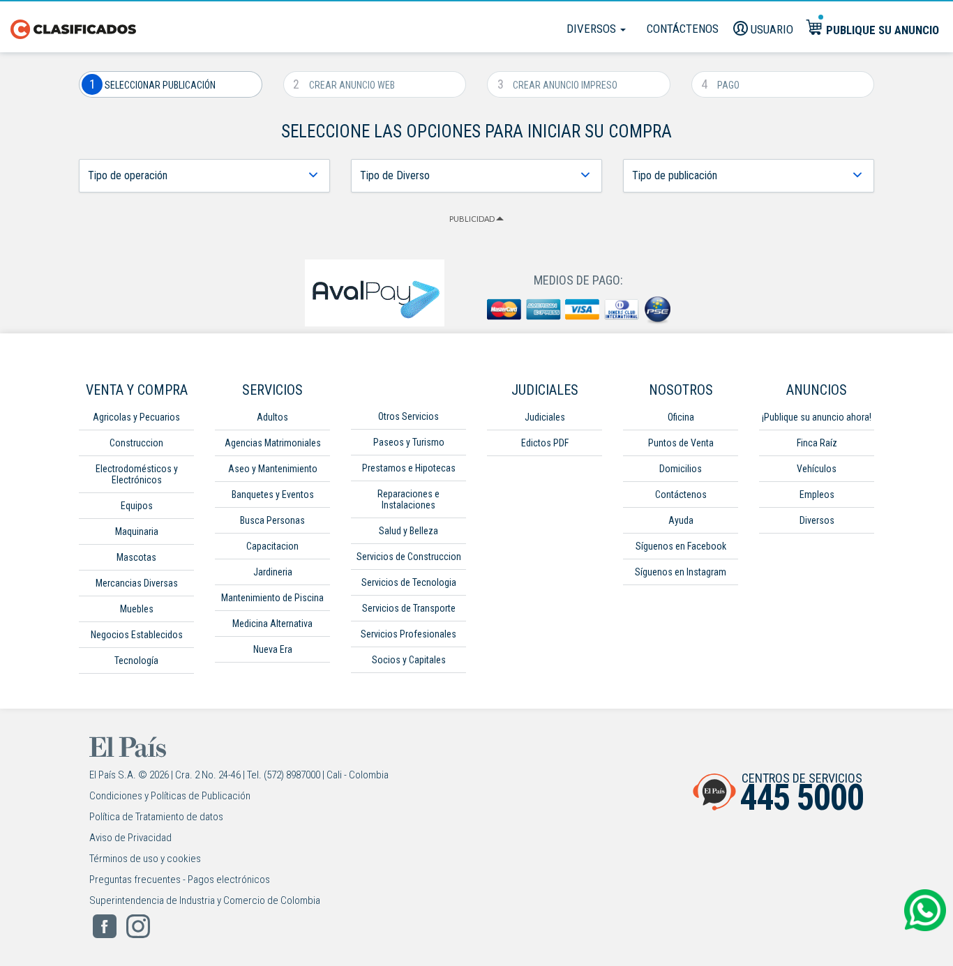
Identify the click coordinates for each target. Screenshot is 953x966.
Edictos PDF (545, 442)
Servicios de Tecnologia (408, 582)
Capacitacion (272, 546)
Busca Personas (272, 520)
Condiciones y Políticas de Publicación (169, 796)
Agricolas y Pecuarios (136, 417)
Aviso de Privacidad (130, 837)
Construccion (136, 442)
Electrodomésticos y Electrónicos (137, 474)
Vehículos (816, 468)
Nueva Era (272, 649)
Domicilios (680, 468)
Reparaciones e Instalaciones (408, 499)
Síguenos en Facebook (681, 546)
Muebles (136, 608)
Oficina (681, 417)
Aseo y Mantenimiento (272, 468)
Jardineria (272, 572)
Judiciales (545, 417)
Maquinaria (136, 531)
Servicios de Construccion (409, 556)
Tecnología (136, 660)
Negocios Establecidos (137, 634)
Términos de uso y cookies (145, 858)
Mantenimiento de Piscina (272, 597)
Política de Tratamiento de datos (156, 816)
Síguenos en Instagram (680, 572)
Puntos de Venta (681, 442)
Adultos (272, 417)
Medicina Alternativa (272, 623)
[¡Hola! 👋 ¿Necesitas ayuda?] (925, 910)
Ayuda (680, 520)
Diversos (592, 29)
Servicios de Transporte (409, 608)
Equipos (137, 505)
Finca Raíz (817, 442)
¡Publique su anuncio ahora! (816, 417)
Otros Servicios (408, 416)
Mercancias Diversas (137, 583)
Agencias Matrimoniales (273, 442)
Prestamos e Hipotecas (409, 468)
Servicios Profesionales (408, 634)
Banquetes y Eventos (273, 494)
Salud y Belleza (408, 530)
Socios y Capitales (409, 659)
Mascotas (136, 557)
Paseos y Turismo (408, 442)
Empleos (817, 494)
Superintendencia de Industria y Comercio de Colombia (204, 900)
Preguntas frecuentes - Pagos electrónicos (179, 879)
